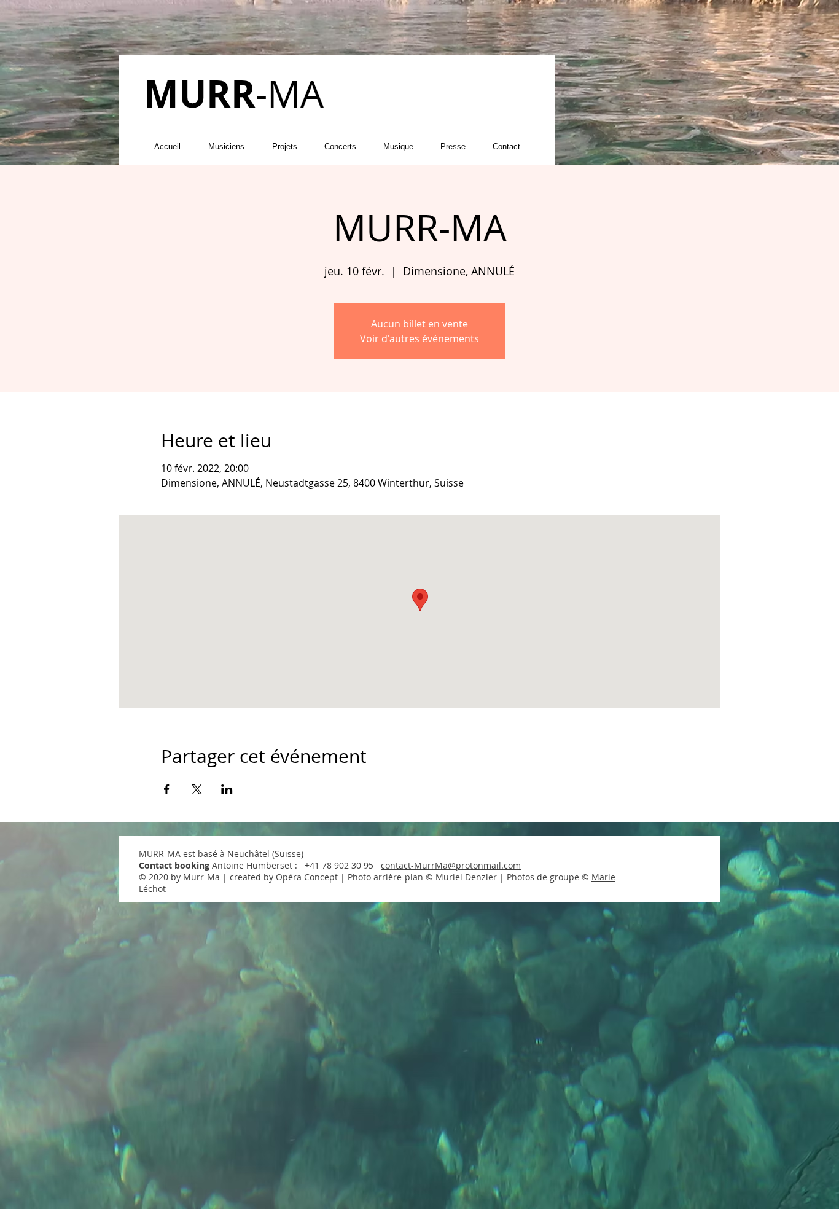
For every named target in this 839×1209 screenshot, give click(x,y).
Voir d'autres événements (419, 338)
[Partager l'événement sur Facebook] (167, 789)
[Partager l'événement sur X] (197, 789)
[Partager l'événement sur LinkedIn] (227, 789)
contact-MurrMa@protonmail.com (451, 865)
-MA (234, 93)
